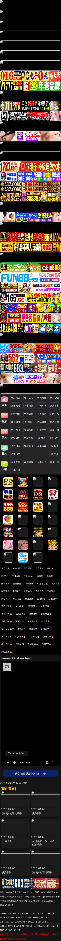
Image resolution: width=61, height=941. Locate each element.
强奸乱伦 (28, 397)
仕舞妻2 (7, 841)
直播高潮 (55, 583)
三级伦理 (15, 405)
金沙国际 (45, 621)
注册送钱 (16, 576)
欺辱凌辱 (15, 421)
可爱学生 (41, 429)
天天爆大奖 (32, 621)
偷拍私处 (17, 598)
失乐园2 (37, 813)
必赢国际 (17, 583)
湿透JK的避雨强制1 (13, 813)
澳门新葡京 (6, 606)
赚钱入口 (20, 644)
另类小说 (15, 470)
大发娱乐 (19, 606)
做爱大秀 (33, 629)
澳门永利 (51, 568)
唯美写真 (41, 446)
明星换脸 (28, 437)
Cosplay (42, 405)
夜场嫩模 (41, 598)
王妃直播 (51, 591)
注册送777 (28, 576)
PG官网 (16, 568)
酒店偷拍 (28, 591)
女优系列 (28, 429)
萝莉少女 (54, 397)
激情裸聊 (33, 613)
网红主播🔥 (6, 651)
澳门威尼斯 (6, 636)
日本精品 (28, 405)
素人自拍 (54, 405)
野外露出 (54, 421)
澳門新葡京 (32, 606)
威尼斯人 (5, 568)
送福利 (40, 576)
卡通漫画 (15, 446)
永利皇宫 (45, 606)
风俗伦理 (54, 462)
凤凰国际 (29, 583)
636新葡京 (21, 613)
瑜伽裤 (41, 437)
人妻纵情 (41, 462)
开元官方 (20, 621)
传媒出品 (15, 453)
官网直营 (39, 568)
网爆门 (54, 446)
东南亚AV (54, 413)
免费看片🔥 (6, 613)
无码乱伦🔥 (6, 621)
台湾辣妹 (15, 413)
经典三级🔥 (20, 636)
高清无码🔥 (32, 644)
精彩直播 (5, 591)
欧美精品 (41, 397)
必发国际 (52, 598)
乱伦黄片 (5, 598)
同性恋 (54, 453)
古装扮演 (15, 429)
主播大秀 (39, 591)
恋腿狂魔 (54, 429)
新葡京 (50, 576)
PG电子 (4, 576)
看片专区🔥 (6, 644)
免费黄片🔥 (46, 613)
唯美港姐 (41, 413)
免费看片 (21, 629)
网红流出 (41, 421)
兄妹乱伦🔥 (48, 636)
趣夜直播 (29, 598)
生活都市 (15, 462)
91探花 (28, 421)
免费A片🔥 (35, 636)
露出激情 (28, 446)
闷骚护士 (54, 437)
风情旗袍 (15, 437)
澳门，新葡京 (7, 629)
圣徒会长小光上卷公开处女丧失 (45, 842)
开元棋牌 (28, 568)
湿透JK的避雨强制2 (43, 872)
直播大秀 (45, 629)
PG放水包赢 (42, 583)
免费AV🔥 (46, 644)
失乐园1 (7, 872)
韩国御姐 (28, 413)
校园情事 (28, 462)
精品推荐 (15, 397)
